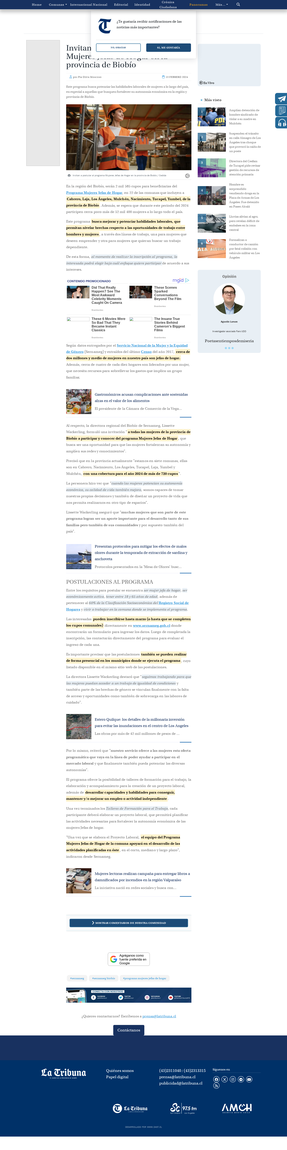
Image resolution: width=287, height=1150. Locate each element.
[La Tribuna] (130, 1108)
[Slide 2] (229, 348)
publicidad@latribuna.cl (180, 1083)
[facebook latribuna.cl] (216, 1080)
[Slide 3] (233, 348)
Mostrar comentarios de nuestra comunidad (130, 922)
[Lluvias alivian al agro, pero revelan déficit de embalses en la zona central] (213, 223)
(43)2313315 (195, 1070)
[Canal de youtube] (249, 1080)
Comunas (56, 5)
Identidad (142, 5)
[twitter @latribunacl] (224, 1080)
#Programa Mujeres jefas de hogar (144, 978)
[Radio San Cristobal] (183, 1108)
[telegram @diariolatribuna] (241, 1080)
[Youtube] (178, 998)
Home (37, 5)
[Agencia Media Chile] (237, 1108)
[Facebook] (103, 998)
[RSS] (216, 1086)
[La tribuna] (63, 1075)
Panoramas (199, 5)
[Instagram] (153, 998)
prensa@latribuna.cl (159, 1016)
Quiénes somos (120, 1070)
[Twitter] (128, 998)
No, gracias (118, 47)
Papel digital (117, 1076)
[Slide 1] (226, 348)
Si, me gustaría (168, 47)
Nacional (100, 5)
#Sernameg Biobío (103, 978)
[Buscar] (245, 4)
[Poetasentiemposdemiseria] (229, 299)
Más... (220, 5)
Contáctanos (128, 1030)
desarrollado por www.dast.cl (143, 1126)
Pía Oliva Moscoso (90, 77)
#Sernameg (77, 978)
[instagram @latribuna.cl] (233, 1080)
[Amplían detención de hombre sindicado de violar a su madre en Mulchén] (213, 116)
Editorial (121, 5)
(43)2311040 (170, 1070)
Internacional (80, 5)
